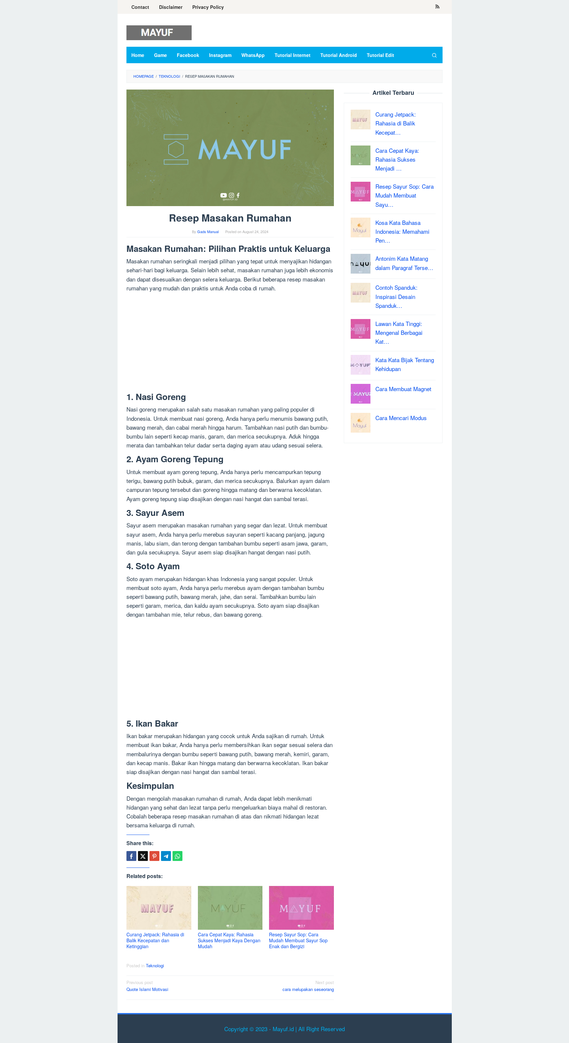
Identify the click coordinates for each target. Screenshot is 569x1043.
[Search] (434, 55)
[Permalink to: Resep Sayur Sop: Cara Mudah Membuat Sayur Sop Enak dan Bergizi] (301, 908)
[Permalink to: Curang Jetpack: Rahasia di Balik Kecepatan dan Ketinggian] (158, 908)
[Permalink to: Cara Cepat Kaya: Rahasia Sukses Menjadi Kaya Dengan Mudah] (230, 908)
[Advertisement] (230, 343)
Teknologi (155, 965)
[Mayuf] (159, 32)
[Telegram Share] (166, 856)
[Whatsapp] (177, 856)
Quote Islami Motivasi (147, 985)
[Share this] (131, 856)
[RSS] (437, 7)
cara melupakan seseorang (308, 985)
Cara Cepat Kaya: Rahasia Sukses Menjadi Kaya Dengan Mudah (229, 940)
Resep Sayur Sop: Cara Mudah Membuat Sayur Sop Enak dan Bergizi (298, 940)
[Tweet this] (143, 856)
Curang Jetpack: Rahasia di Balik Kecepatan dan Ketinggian (155, 940)
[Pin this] (154, 856)
